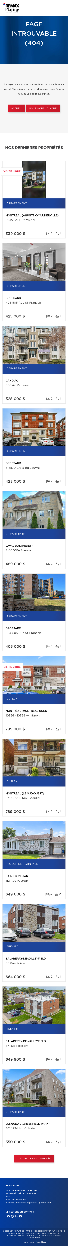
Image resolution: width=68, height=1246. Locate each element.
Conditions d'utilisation (36, 1235)
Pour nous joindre (43, 109)
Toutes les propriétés (34, 1159)
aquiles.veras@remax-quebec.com (33, 1203)
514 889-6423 (19, 1200)
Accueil (16, 109)
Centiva (41, 1242)
